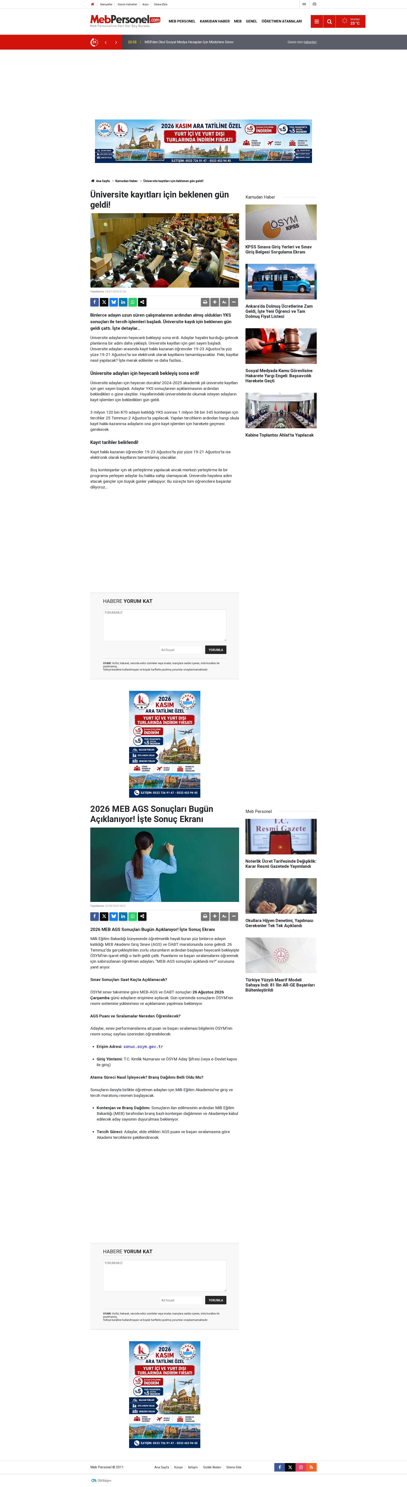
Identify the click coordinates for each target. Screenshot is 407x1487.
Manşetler (106, 4)
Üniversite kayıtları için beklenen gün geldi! (173, 181)
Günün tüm (302, 42)
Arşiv (145, 4)
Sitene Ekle (160, 4)
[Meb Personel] (125, 21)
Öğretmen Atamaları (282, 21)
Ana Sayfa (102, 181)
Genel (251, 21)
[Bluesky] (113, 302)
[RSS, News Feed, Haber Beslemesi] (311, 1467)
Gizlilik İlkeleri (212, 1467)
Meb (238, 21)
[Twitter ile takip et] (290, 1467)
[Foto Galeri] (314, 4)
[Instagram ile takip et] (300, 1467)
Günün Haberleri (127, 4)
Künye (178, 1467)
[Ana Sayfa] (92, 4)
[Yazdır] (205, 302)
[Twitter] (104, 302)
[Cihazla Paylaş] (142, 302)
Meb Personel (182, 21)
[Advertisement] (203, 81)
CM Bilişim (104, 1480)
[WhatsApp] (132, 302)
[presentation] (105, 42)
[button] (214, 302)
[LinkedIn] (123, 302)
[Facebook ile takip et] (279, 1467)
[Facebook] (94, 302)
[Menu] (317, 22)
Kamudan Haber (215, 21)
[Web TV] (304, 4)
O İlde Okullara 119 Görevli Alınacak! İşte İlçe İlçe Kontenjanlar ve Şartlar (197, 42)
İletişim (193, 1467)
